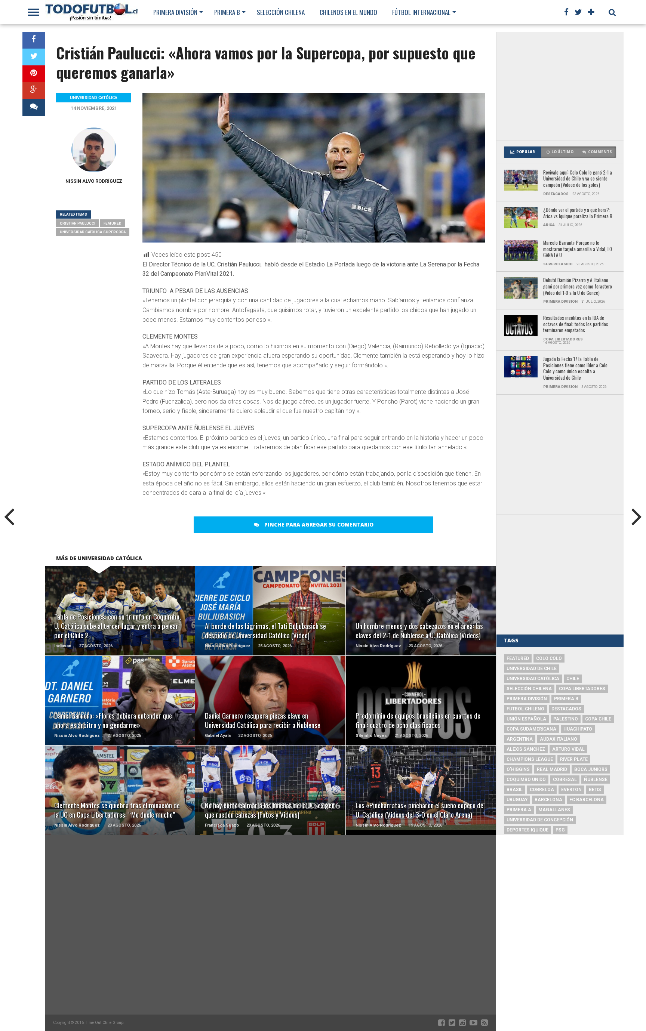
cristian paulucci (77, 223)
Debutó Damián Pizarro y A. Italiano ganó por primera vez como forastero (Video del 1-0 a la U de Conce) (577, 286)
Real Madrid (552, 769)
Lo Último (562, 151)
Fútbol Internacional (421, 12)
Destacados (566, 708)
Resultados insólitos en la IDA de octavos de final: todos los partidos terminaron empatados (575, 324)
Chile (572, 678)
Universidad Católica (533, 678)
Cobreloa (542, 789)
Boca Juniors (590, 769)
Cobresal (565, 779)
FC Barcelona (586, 799)
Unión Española (526, 719)
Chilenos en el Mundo (348, 12)
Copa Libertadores (582, 688)
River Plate (574, 759)
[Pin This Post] (33, 73)
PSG (560, 830)
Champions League (530, 759)
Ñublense (595, 779)
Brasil (515, 789)
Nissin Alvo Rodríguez (93, 181)
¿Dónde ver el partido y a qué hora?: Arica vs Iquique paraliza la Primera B (577, 213)
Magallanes (554, 809)
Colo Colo (549, 658)
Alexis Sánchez (526, 749)
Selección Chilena (281, 12)
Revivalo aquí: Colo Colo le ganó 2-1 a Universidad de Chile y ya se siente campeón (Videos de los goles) (577, 179)
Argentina (520, 739)
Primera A (519, 809)
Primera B (227, 12)
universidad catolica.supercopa (93, 232)
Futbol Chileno (525, 708)
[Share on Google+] (33, 90)
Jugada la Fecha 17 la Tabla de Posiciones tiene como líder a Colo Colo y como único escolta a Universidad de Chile (575, 368)
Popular (525, 151)
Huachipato (577, 729)
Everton (571, 789)
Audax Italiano (558, 739)
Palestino (565, 719)
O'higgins (518, 769)
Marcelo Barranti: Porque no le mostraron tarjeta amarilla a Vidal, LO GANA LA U (577, 249)
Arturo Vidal (568, 749)
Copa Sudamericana (531, 729)
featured (112, 223)
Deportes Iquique (527, 830)
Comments (600, 151)
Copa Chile (598, 719)
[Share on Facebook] (33, 40)
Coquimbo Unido (526, 779)
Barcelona (548, 799)
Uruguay (517, 799)
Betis (595, 789)
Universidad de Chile (532, 668)
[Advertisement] (560, 86)
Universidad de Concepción (540, 819)
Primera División (175, 12)
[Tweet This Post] (33, 57)
